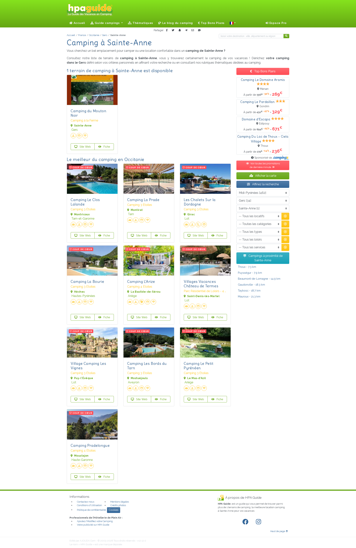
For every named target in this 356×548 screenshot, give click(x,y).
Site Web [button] (85, 146)
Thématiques (142, 23)
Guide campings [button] (107, 23)
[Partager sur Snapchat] (180, 30)
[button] (232, 23)
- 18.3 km (251, 284)
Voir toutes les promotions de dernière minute (265, 165)
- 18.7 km (249, 290)
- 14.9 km (259, 278)
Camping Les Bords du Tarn (147, 365)
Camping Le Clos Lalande (85, 201)
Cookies (113, 509)
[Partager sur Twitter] (173, 30)
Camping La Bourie (87, 281)
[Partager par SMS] (199, 30)
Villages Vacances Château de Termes (201, 283)
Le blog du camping (177, 23)
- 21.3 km (249, 296)
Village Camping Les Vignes (88, 365)
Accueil (79, 23)
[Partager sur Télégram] (186, 30)
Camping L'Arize (141, 281)
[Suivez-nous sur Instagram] (259, 522)
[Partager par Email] (193, 30)
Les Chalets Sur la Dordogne (200, 201)
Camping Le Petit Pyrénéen (198, 365)
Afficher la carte (265, 175)
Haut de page (277, 531)
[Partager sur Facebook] (166, 30)
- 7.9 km (250, 272)
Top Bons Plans (212, 23)
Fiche (106, 146)
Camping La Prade (143, 199)
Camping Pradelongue (90, 445)
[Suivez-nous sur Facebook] (246, 522)
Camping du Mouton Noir (88, 113)
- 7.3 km (247, 266)
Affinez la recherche (265, 184)
